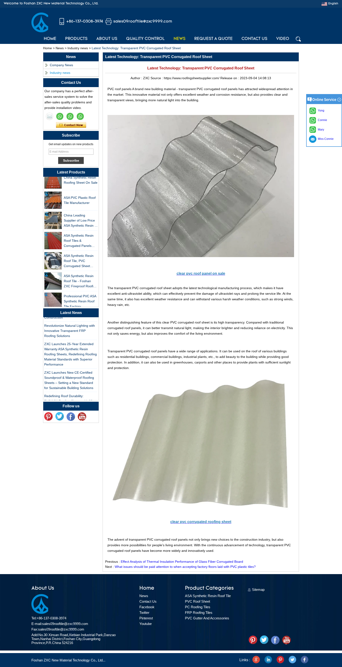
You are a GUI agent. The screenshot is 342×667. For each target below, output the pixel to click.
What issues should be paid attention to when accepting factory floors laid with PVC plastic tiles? (185, 567)
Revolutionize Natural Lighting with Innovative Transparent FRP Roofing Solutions (69, 325)
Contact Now (71, 125)
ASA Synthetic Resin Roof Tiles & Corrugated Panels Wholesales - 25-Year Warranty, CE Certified (80, 235)
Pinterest (146, 618)
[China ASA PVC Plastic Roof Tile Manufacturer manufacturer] (53, 195)
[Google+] (256, 660)
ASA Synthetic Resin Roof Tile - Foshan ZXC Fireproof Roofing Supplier (80, 276)
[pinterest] (48, 416)
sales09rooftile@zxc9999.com (142, 21)
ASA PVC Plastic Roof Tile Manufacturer (80, 194)
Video (282, 39)
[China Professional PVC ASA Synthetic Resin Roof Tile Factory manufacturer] (53, 296)
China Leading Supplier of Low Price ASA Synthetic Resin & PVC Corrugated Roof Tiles (80, 215)
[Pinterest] (280, 660)
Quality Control (145, 39)
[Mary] (60, 116)
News (179, 39)
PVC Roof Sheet (197, 601)
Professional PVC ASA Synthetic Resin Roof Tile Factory (80, 296)
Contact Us (254, 39)
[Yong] (80, 116)
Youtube (145, 624)
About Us (106, 39)
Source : (157, 78)
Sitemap (258, 590)
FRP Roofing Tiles (198, 613)
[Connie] (70, 116)
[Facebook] (70, 416)
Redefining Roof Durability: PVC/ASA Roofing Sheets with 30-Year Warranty (69, 396)
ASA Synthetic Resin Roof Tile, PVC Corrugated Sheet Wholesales (79, 255)
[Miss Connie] (49, 116)
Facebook (146, 607)
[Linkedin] (268, 660)
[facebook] (304, 660)
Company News (61, 65)
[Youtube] (82, 416)
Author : (137, 78)
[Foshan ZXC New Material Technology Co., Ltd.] (39, 31)
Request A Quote (213, 39)
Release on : (230, 78)
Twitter (144, 613)
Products (76, 39)
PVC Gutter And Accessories (207, 618)
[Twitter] (59, 416)
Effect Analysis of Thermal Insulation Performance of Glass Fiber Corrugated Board (182, 561)
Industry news (77, 48)
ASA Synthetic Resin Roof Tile (208, 596)
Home (50, 39)
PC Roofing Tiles (197, 607)
